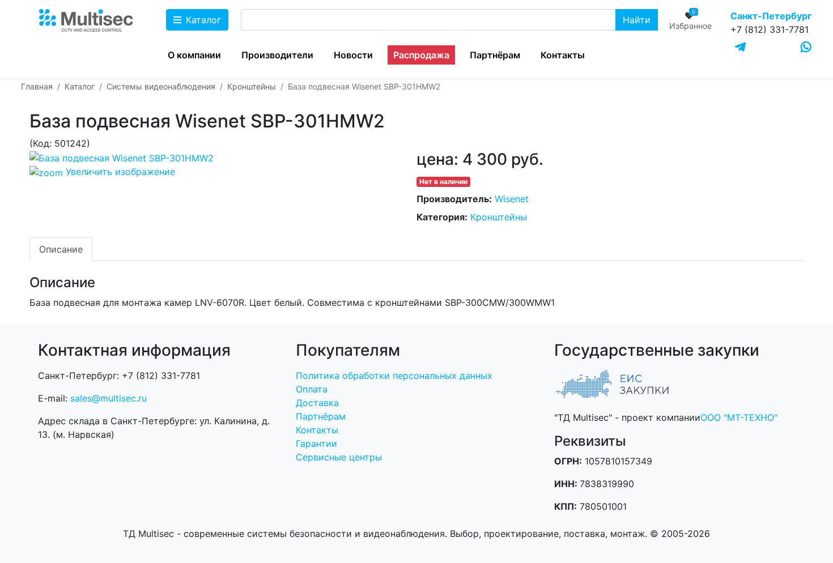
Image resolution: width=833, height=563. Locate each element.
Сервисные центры (339, 457)
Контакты (563, 55)
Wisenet (512, 198)
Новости (353, 55)
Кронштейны (498, 217)
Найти (637, 19)
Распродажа (421, 55)
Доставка (317, 402)
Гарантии (316, 443)
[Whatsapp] (806, 47)
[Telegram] (740, 47)
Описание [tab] (61, 249)
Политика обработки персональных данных (394, 375)
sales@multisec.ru (108, 398)
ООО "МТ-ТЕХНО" (738, 417)
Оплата (312, 389)
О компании (194, 55)
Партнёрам (495, 55)
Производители (277, 55)
